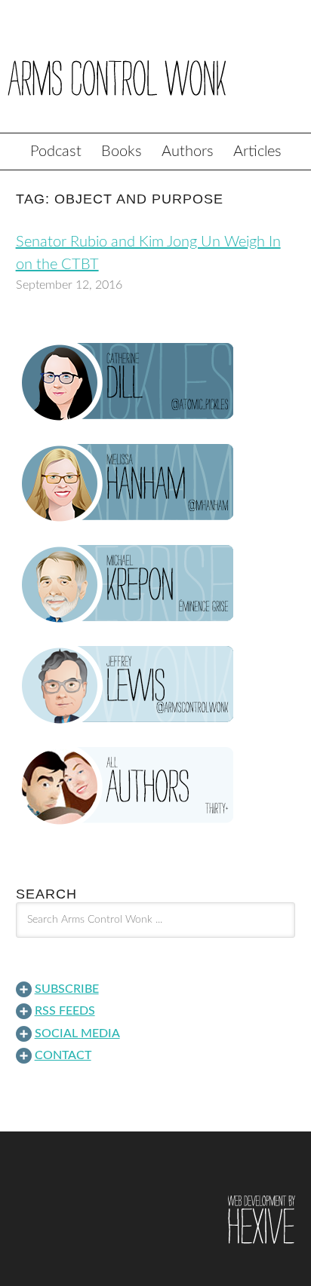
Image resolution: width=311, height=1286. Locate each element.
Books (121, 151)
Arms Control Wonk (155, 77)
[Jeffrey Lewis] (156, 685)
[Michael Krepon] (156, 584)
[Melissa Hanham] (156, 483)
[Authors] (156, 786)
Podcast (56, 151)
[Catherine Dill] (156, 382)
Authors (188, 151)
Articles (257, 151)
